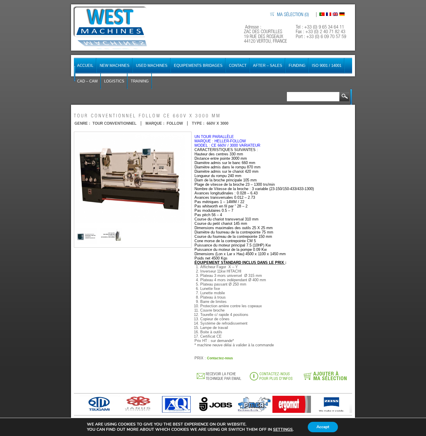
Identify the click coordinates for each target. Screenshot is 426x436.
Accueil (85, 65)
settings (283, 429)
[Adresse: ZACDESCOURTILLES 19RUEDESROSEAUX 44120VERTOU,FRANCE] (266, 34)
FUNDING (297, 65)
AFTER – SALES (267, 65)
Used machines (152, 65)
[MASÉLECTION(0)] (293, 14)
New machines (115, 65)
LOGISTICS (114, 81)
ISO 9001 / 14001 (326, 65)
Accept (322, 427)
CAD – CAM (87, 81)
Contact (238, 65)
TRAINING (140, 81)
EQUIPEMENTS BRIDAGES (198, 65)
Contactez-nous (220, 358)
